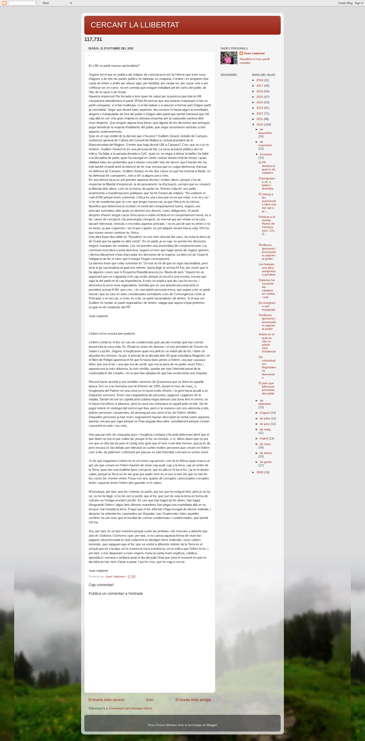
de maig (265, 429)
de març (265, 444)
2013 (260, 107)
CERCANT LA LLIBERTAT (135, 24)
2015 (260, 96)
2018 (260, 80)
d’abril (264, 438)
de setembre (264, 402)
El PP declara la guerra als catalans (267, 168)
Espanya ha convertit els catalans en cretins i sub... (267, 288)
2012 (260, 113)
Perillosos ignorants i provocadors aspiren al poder (267, 251)
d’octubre (266, 154)
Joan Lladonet (254, 53)
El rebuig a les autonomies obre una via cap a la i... (267, 203)
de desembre (265, 131)
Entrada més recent (106, 699)
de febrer (266, 453)
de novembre (265, 143)
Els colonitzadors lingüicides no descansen (267, 367)
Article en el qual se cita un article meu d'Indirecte (267, 343)
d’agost (265, 412)
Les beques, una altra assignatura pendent (267, 269)
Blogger (212, 725)
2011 (260, 119)
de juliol (265, 418)
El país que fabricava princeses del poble (267, 388)
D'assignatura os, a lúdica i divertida (267, 183)
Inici (150, 699)
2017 (260, 85)
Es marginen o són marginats (267, 306)
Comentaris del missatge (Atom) (130, 708)
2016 (260, 91)
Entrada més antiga (193, 699)
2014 (260, 102)
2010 (260, 124)
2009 (260, 472)
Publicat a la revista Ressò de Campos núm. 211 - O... (267, 225)
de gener (266, 462)
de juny (265, 424)
